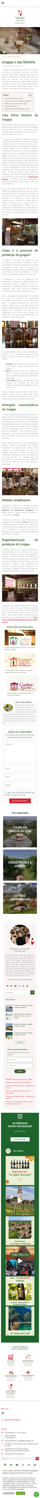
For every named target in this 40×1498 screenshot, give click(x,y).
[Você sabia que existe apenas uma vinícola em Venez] (20, 1200)
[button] (2, 2)
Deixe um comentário (16, 66)
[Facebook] (7, 986)
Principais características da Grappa (16, 104)
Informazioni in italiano (12, 1420)
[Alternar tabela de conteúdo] (29, 95)
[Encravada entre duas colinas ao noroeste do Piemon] (20, 1291)
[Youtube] (15, 986)
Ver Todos (20, 1042)
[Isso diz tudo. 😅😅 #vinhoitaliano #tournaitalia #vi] (20, 1260)
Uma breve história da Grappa (14, 98)
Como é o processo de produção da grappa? (18, 101)
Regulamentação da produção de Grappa (17, 109)
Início (4, 57)
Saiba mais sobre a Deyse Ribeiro (20, 979)
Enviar (20, 1071)
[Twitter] (11, 986)
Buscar (32, 992)
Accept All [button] (20, 1493)
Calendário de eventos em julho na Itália (18, 1082)
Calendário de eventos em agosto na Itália (19, 1079)
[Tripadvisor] (23, 986)
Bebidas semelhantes (11, 106)
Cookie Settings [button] (9, 1493)
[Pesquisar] (37, 1458)
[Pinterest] (27, 986)
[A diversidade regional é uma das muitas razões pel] (20, 1321)
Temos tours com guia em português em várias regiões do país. (20, 619)
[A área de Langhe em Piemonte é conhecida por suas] (20, 1230)
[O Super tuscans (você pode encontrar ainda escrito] (20, 1170)
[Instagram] (19, 986)
